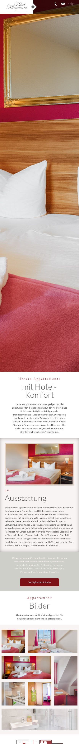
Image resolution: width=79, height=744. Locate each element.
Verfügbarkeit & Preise (39, 582)
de (69, 3)
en (73, 3)
